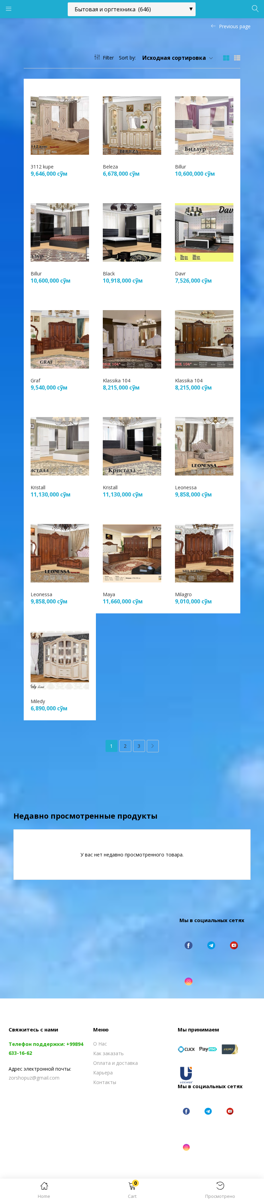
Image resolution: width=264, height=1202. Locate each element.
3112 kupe (42, 166)
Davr (180, 273)
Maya (109, 594)
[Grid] (226, 57)
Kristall (38, 487)
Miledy (38, 701)
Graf (35, 380)
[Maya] (132, 552)
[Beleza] (132, 125)
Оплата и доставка (115, 1063)
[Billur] (204, 125)
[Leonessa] (204, 445)
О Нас (100, 1043)
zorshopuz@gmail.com (34, 1077)
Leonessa (186, 487)
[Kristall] (60, 445)
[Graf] (60, 339)
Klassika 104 (116, 380)
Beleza (110, 166)
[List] (237, 57)
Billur (180, 166)
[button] (132, 1191)
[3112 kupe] (60, 125)
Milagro (183, 594)
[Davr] (204, 232)
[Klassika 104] (132, 339)
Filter (108, 57)
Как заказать (108, 1053)
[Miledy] (60, 659)
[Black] (132, 232)
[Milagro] (204, 552)
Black (109, 273)
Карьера (103, 1072)
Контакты (104, 1082)
